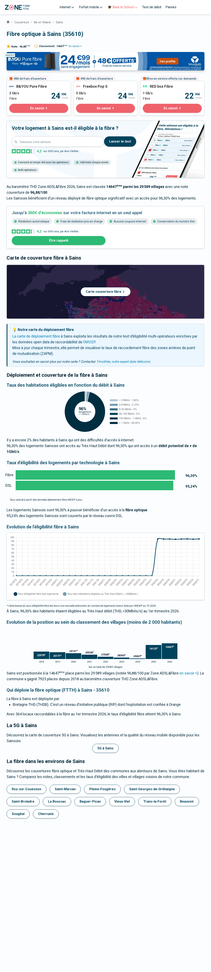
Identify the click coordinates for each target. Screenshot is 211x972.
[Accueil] (8, 21)
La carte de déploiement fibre (36, 336)
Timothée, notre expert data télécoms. (123, 362)
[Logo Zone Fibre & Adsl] (17, 7)
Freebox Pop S (85, 84)
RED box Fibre (151, 84)
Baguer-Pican (90, 801)
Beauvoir (187, 801)
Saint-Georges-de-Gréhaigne (152, 789)
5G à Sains (105, 748)
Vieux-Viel (122, 801)
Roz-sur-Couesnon (26, 789)
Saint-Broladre (23, 801)
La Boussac (57, 801)
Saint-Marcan (65, 789)
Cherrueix (46, 814)
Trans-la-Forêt (154, 801)
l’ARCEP (89, 342)
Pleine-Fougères (102, 789)
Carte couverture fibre (103, 292)
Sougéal (18, 814)
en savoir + (188, 673)
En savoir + (75, 46)
